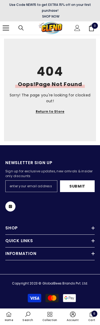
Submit (77, 186)
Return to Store (50, 111)
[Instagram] (10, 206)
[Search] (21, 28)
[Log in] (77, 28)
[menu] (6, 28)
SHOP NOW (50, 16)
